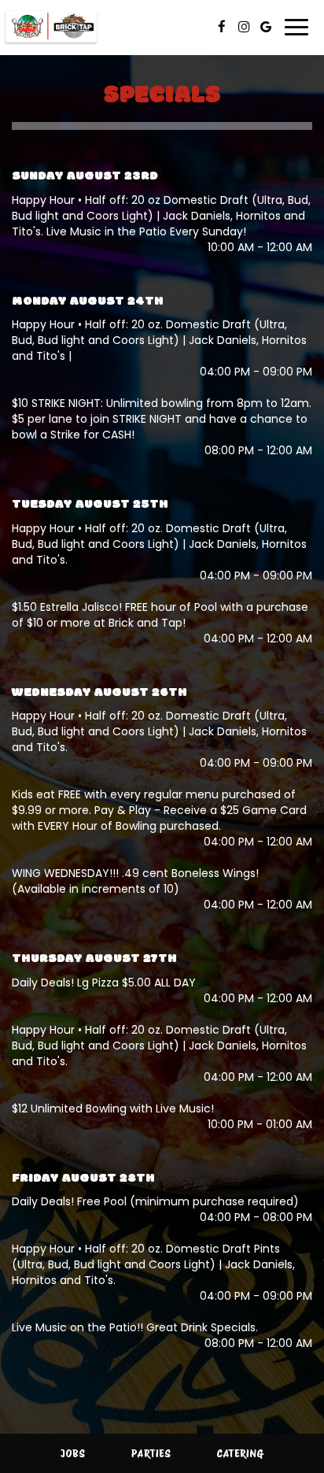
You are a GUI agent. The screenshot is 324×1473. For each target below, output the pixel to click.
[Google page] (266, 26)
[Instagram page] (244, 26)
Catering (239, 1453)
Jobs (73, 1453)
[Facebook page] (222, 26)
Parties (151, 1453)
